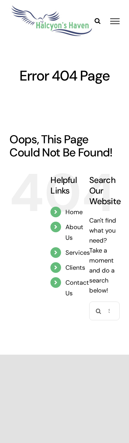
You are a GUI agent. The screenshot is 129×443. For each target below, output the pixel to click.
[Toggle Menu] (115, 21)
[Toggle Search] (98, 21)
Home (74, 212)
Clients (75, 267)
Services (77, 253)
